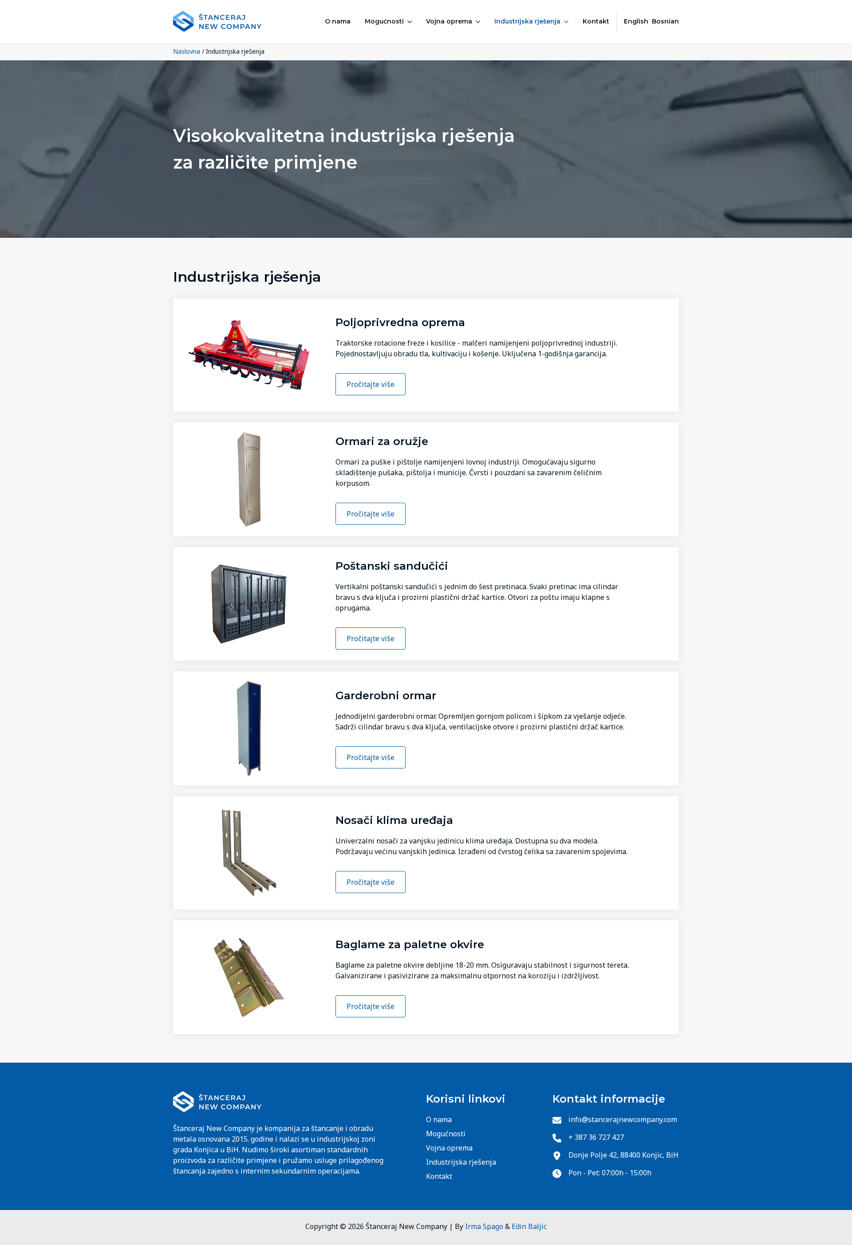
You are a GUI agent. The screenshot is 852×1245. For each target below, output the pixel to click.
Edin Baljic (529, 1226)
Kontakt (596, 21)
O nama (338, 21)
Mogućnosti (384, 21)
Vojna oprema (449, 21)
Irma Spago (484, 1226)
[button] (408, 21)
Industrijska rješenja (527, 21)
